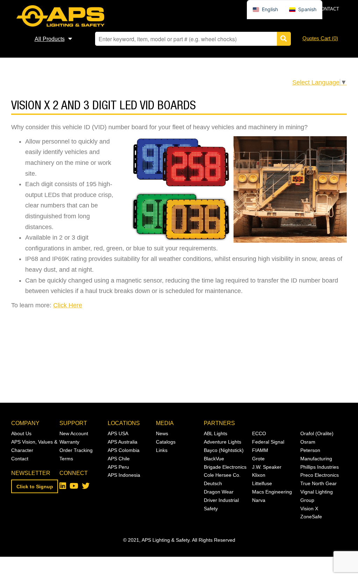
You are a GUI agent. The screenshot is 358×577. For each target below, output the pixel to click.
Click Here (67, 305)
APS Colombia (123, 450)
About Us (21, 433)
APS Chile (119, 458)
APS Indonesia (124, 475)
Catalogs (166, 442)
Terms (66, 458)
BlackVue (214, 458)
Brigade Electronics (225, 467)
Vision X (309, 508)
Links (161, 450)
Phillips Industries (319, 467)
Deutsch (213, 483)
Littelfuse (262, 483)
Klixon (258, 475)
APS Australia (122, 442)
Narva (258, 500)
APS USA (118, 433)
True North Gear (318, 483)
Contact (328, 9)
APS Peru (118, 467)
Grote (258, 458)
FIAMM (260, 450)
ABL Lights (215, 433)
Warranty (69, 442)
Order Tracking (76, 450)
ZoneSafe (311, 516)
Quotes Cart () (320, 38)
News (162, 433)
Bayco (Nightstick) (224, 450)
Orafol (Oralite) (317, 433)
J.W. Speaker (266, 467)
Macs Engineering (272, 492)
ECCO (259, 433)
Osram (307, 442)
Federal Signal (268, 442)
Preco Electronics (319, 475)
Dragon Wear (219, 492)
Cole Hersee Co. (222, 475)
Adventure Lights (222, 442)
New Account (73, 433)
